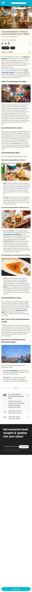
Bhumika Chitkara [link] (12, 40)
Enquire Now (16, 589)
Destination (5, 47)
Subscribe (24, 446)
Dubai (12, 47)
